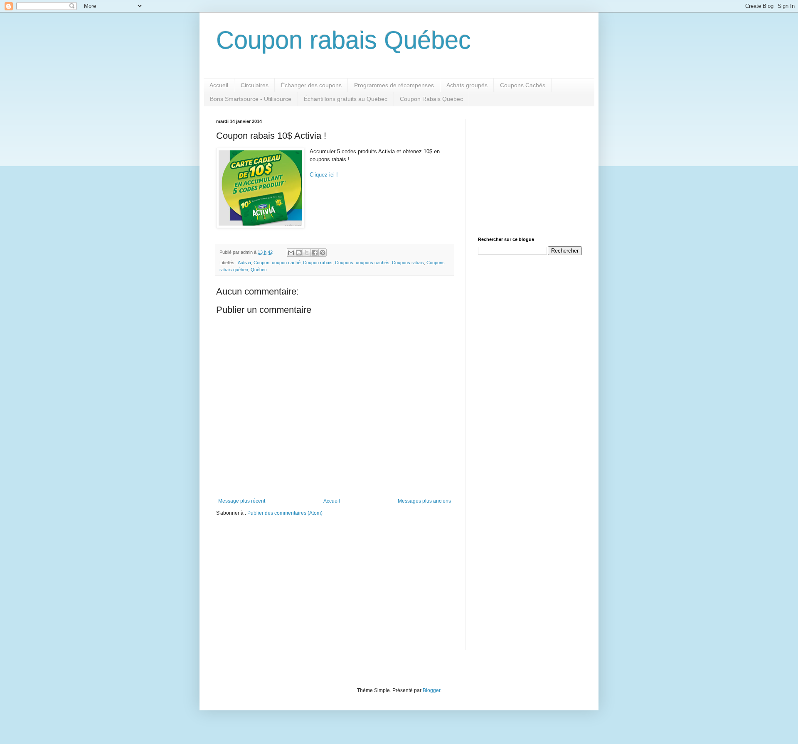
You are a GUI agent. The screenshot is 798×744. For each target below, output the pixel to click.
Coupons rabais (408, 262)
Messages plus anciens (424, 501)
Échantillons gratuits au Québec (345, 99)
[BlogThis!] (299, 252)
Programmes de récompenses (394, 85)
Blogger (431, 690)
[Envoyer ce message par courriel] (291, 252)
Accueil (218, 85)
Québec (259, 269)
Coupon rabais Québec (343, 40)
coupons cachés (372, 262)
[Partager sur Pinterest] (322, 252)
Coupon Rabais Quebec (431, 99)
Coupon (261, 262)
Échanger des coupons (311, 85)
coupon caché (286, 262)
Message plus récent (241, 501)
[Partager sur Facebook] (314, 252)
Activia (244, 262)
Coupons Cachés (522, 85)
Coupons (344, 262)
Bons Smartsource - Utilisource (250, 99)
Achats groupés (467, 85)
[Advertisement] (530, 171)
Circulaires (254, 85)
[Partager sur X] (307, 252)
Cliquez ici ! (324, 175)
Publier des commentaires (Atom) (285, 513)
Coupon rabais (317, 262)
